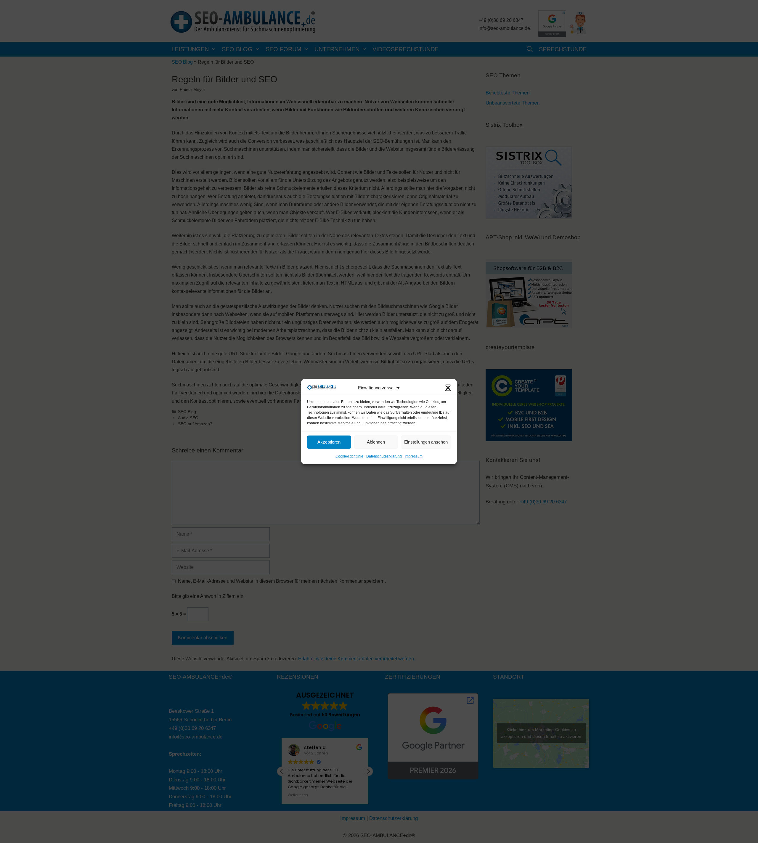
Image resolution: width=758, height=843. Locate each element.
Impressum (414, 456)
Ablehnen (376, 441)
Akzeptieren (329, 441)
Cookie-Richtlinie (349, 456)
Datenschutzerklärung (384, 456)
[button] (448, 388)
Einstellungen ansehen (426, 441)
